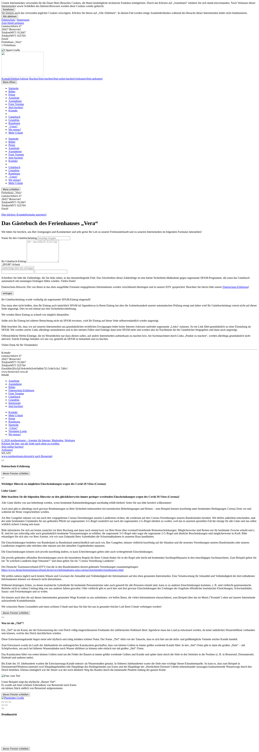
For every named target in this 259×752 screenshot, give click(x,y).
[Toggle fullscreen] (6, 702)
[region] (129, 23)
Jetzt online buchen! (12, 446)
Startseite (13, 88)
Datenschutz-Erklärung (235, 286)
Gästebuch (14, 116)
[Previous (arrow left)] (2, 705)
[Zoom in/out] (9, 702)
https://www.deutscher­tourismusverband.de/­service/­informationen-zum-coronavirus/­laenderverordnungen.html (62, 569)
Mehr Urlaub (15, 132)
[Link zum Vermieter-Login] (12, 697)
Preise (11, 94)
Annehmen (8, 9)
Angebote (13, 97)
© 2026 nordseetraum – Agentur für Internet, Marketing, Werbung (38, 440)
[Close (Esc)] (2, 702)
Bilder (11, 91)
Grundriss (13, 120)
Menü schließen (11, 189)
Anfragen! (7, 449)
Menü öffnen (9, 82)
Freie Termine (16, 104)
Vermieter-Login (17, 431)
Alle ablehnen (10, 16)
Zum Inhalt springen (12, 22)
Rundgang (14, 123)
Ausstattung (15, 101)
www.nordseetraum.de (14, 456)
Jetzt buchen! (15, 107)
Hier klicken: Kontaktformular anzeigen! (24, 214)
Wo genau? (14, 129)
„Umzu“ (13, 126)
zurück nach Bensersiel (39, 456)
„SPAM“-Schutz (10, 264)
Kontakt (12, 110)
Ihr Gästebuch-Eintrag (13, 261)
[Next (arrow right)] (6, 705)
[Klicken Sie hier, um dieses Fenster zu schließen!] (2, 460)
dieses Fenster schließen (16, 473)
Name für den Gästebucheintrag (19, 238)
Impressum (23, 19)
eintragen (7, 293)
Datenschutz (8, 19)
